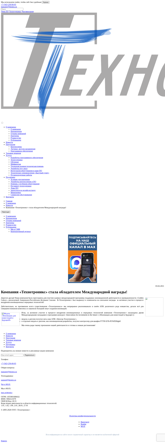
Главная (9, 201)
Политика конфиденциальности (82, 416)
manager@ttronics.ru (9, 7)
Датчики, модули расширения (23, 149)
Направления (16, 131)
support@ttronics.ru (8, 380)
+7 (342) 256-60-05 (8, 5)
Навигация (6, 212)
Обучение (15, 162)
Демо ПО (5, 11)
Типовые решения (13, 153)
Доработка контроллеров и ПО (23, 182)
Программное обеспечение (22, 151)
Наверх (4, 441)
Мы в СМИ (15, 229)
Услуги (9, 155)
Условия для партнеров (20, 179)
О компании (11, 127)
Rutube (83, 424)
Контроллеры (16, 147)
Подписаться (29, 355)
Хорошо (45, 2)
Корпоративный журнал (21, 231)
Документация (28, 11)
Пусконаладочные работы (21, 175)
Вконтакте (85, 422)
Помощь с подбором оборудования (25, 184)
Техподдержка (15, 11)
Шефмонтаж (16, 164)
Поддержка (10, 177)
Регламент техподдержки (21, 186)
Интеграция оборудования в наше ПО (26, 171)
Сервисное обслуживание (21, 195)
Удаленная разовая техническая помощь (27, 166)
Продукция (10, 144)
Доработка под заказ (19, 168)
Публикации (16, 140)
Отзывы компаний (18, 134)
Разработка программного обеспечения (27, 158)
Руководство (16, 138)
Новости (9, 142)
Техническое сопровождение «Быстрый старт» (30, 173)
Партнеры (15, 136)
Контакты (10, 197)
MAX (83, 426)
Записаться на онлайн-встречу (23, 190)
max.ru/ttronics (6, 393)
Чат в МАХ (5, 384)
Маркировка (16, 192)
